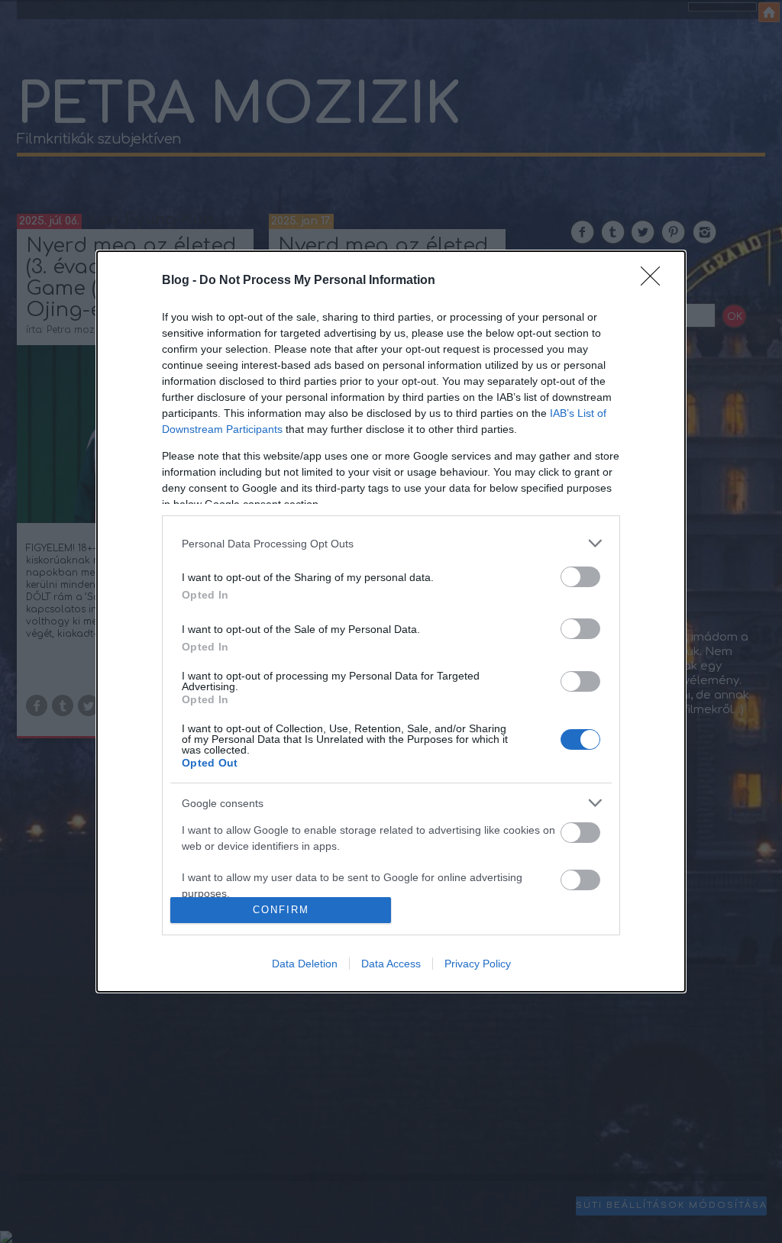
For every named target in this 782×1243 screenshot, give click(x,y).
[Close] (655, 280)
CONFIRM (281, 909)
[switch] (580, 577)
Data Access (391, 963)
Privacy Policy (477, 963)
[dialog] (391, 621)
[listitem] (391, 543)
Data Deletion (305, 963)
